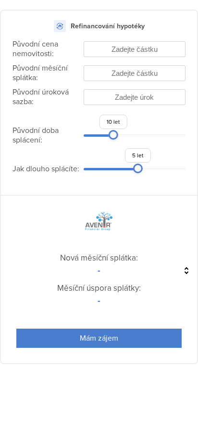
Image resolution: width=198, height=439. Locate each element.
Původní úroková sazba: (40, 97)
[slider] (113, 135)
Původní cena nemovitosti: (35, 49)
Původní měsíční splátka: (40, 73)
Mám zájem (99, 338)
